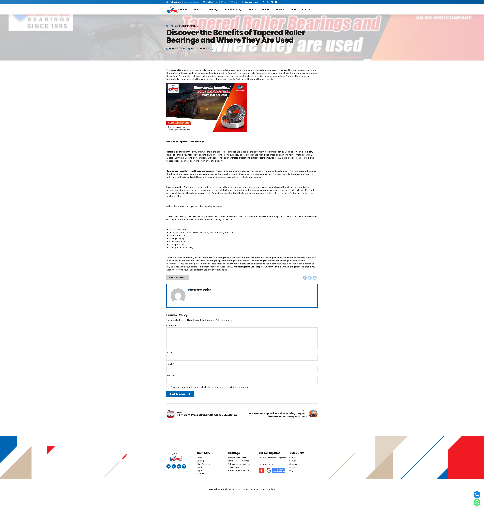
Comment (172, 325)
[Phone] (477, 494)
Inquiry (200, 470)
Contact (306, 9)
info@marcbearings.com (275, 457)
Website (170, 375)
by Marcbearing (200, 48)
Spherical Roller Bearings (238, 461)
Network (280, 9)
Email (170, 364)
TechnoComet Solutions (264, 489)
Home (183, 9)
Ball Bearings (233, 467)
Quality (252, 9)
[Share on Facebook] (305, 278)
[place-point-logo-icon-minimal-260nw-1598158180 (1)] (261, 470)
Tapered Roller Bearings (183, 26)
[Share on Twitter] (310, 278)
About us (197, 9)
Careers (292, 467)
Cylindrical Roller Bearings (239, 464)
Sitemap (293, 464)
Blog (293, 9)
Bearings (213, 9)
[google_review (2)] (275, 470)
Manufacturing (233, 9)
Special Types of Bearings (239, 470)
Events (265, 9)
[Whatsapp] (477, 502)
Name (170, 352)
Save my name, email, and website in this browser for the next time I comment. (210, 387)
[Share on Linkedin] (315, 278)
